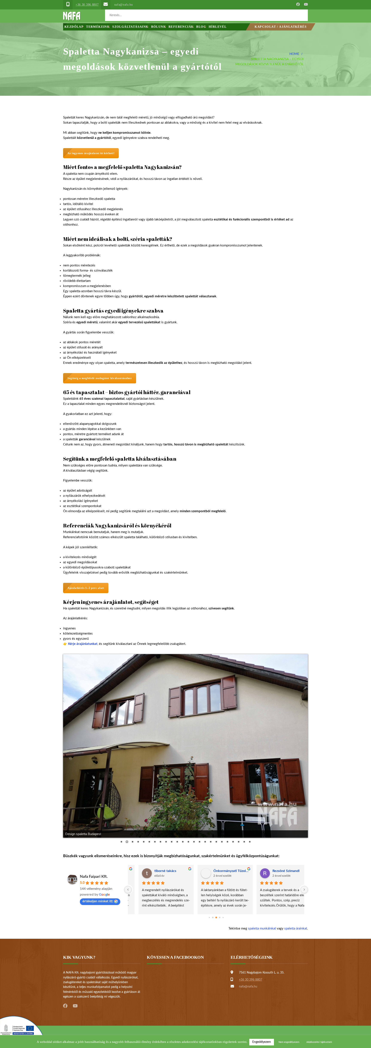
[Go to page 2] (216, 917)
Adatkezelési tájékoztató (319, 1042)
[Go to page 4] (223, 917)
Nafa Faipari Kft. (94, 877)
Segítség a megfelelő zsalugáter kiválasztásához (99, 378)
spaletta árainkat (295, 928)
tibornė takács (156, 871)
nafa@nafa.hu (123, 4)
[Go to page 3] (219, 917)
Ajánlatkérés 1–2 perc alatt (85, 587)
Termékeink (98, 26)
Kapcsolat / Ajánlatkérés (281, 26)
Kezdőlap (74, 26)
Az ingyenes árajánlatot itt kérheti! (90, 153)
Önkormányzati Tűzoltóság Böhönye (222, 871)
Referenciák (181, 26)
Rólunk (158, 26)
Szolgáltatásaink (130, 26)
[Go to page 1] (212, 917)
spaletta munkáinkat (262, 928)
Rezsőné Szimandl (276, 871)
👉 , (80, 644)
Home (294, 54)
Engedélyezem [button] (261, 1041)
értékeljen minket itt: (97, 901)
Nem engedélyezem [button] (288, 1042)
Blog (201, 26)
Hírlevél (218, 26)
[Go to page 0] (209, 917)
